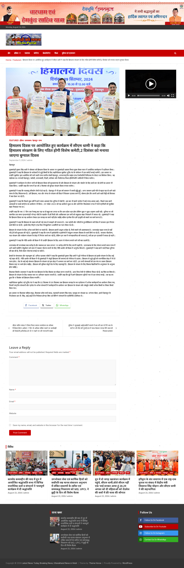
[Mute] (168, 95)
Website (12, 413)
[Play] (129, 95)
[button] (150, 84)
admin (29, 160)
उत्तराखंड (27, 473)
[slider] (149, 95)
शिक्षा (56, 53)
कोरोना (36, 53)
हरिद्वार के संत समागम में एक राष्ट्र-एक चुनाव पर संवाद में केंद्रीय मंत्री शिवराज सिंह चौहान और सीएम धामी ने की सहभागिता (157, 484)
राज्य (40, 140)
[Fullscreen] (172, 95)
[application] (150, 84)
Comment (14, 357)
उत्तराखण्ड (28, 140)
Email (12, 401)
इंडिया (16, 53)
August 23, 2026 (15, 493)
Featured (14, 140)
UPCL (81, 469)
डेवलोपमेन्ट (47, 53)
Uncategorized (70, 469)
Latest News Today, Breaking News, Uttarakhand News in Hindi (49, 563)
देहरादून (35, 140)
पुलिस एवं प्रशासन (68, 53)
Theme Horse (95, 563)
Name (12, 389)
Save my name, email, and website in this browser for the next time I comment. (48, 425)
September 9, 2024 (17, 160)
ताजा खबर (57, 512)
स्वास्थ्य (27, 53)
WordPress (127, 563)
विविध (10, 446)
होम (9, 53)
